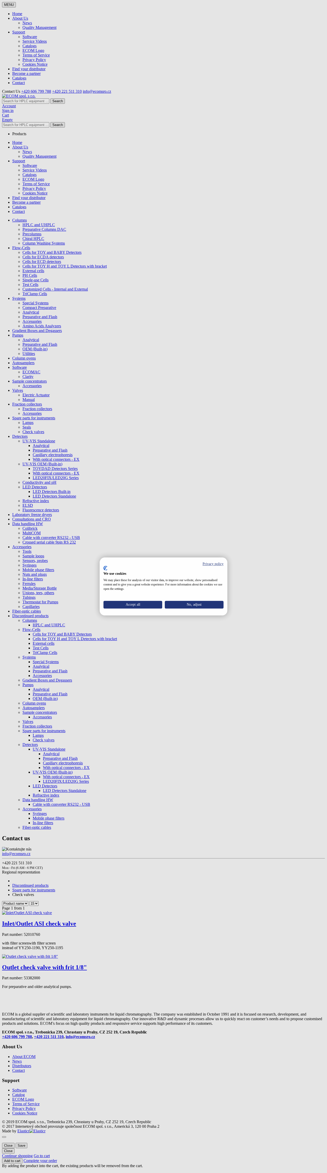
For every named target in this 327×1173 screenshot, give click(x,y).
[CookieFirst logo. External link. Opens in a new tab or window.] (105, 568)
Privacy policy (213, 564)
